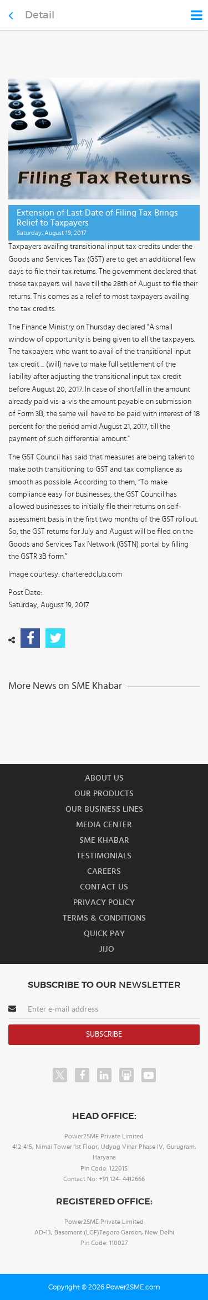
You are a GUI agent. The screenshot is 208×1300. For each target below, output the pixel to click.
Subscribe (104, 1034)
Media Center (104, 825)
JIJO (106, 949)
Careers (104, 871)
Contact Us (104, 887)
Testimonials (104, 856)
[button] (104, 650)
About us (104, 778)
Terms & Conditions (104, 918)
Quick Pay (104, 933)
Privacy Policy (104, 902)
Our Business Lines (104, 809)
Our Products (104, 793)
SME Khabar (104, 840)
